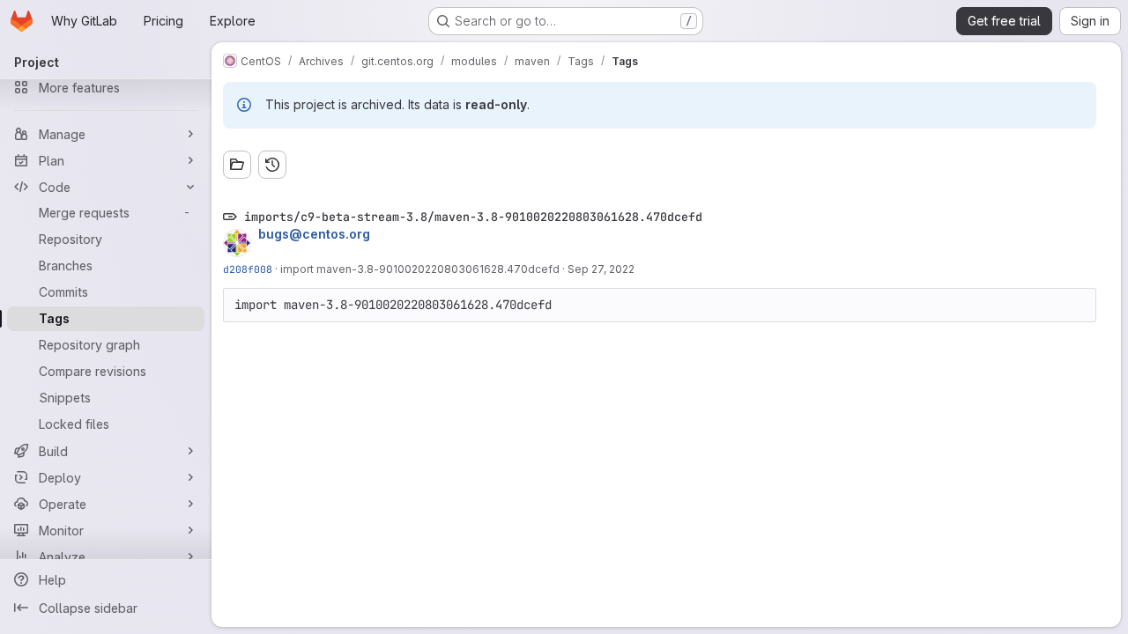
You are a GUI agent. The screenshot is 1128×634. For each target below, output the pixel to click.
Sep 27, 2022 (601, 269)
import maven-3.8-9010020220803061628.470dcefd (420, 269)
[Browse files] (237, 165)
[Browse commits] (272, 165)
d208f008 (247, 269)
